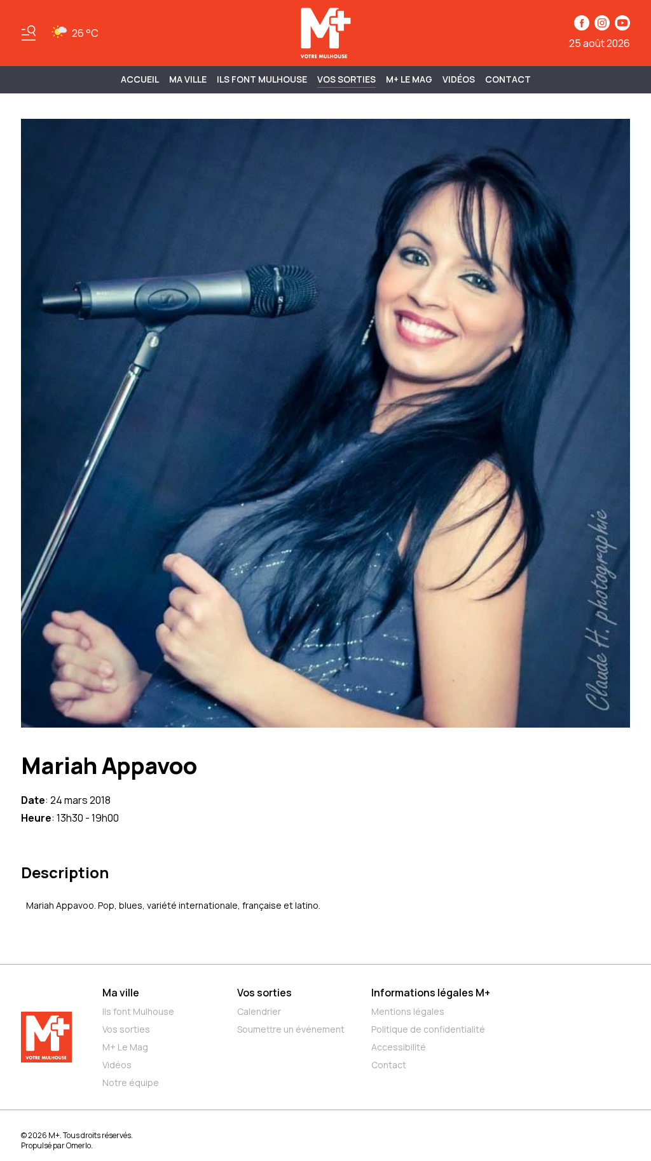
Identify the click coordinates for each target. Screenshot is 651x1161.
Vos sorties (346, 79)
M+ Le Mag (409, 79)
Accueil (140, 79)
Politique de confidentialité (428, 1029)
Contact (508, 79)
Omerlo (78, 1145)
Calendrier (259, 1011)
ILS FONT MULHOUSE (262, 79)
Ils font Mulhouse (138, 1011)
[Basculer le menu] (28, 33)
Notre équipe (130, 1082)
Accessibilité (398, 1047)
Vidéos (458, 79)
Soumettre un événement (291, 1029)
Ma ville (120, 993)
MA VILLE (188, 79)
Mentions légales (407, 1011)
